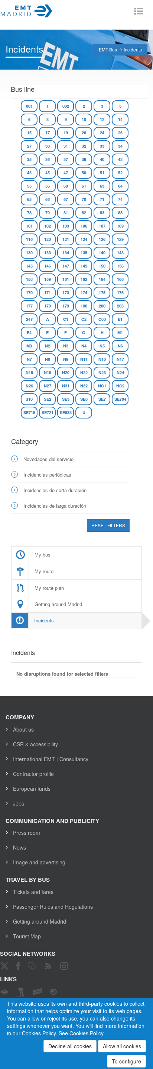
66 (47, 199)
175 (102, 292)
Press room (26, 832)
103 (65, 226)
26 (120, 132)
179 (65, 306)
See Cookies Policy (81, 1033)
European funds (32, 788)
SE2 (47, 399)
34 (120, 146)
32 (84, 146)
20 (84, 132)
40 (102, 159)
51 (102, 172)
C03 (102, 319)
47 (66, 172)
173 (65, 292)
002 (65, 106)
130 (29, 252)
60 (66, 186)
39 (84, 159)
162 (84, 279)
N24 (120, 372)
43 (29, 172)
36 (47, 159)
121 (65, 239)
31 (66, 146)
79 (47, 212)
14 (120, 119)
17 (47, 132)
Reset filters (108, 525)
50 (84, 172)
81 (66, 212)
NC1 (102, 386)
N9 (65, 359)
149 (84, 266)
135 (84, 252)
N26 (29, 386)
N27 (47, 386)
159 (47, 279)
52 (120, 172)
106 (84, 226)
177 (29, 306)
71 (102, 199)
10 (84, 119)
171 (47, 292)
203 (120, 306)
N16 (102, 359)
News (19, 847)
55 (29, 186)
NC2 (120, 386)
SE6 (84, 399)
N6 (120, 346)
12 (102, 119)
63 (102, 186)
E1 (120, 319)
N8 (47, 359)
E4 (29, 332)
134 (65, 252)
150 (102, 266)
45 (47, 172)
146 (47, 266)
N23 (102, 372)
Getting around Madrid (39, 921)
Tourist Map (27, 936)
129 (120, 239)
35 (29, 159)
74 (120, 199)
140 (102, 252)
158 (29, 279)
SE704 (120, 399)
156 (120, 266)
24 (102, 132)
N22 (84, 372)
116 (29, 239)
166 (120, 279)
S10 (29, 399)
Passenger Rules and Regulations (53, 906)
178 (47, 306)
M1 (120, 332)
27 (29, 146)
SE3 (65, 399)
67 (66, 199)
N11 (84, 359)
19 (66, 132)
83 (102, 212)
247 (29, 319)
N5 (102, 346)
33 (102, 146)
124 (84, 239)
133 (47, 252)
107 (102, 226)
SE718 (29, 412)
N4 (84, 346)
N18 (29, 372)
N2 (47, 346)
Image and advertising (39, 862)
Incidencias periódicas (47, 474)
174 (84, 292)
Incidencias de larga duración (54, 505)
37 (66, 159)
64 (120, 186)
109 (120, 226)
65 (29, 199)
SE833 (66, 412)
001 (29, 106)
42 (120, 159)
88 (120, 212)
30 (47, 146)
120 (47, 239)
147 (65, 266)
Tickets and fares (33, 891)
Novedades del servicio (48, 459)
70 (84, 199)
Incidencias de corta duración (55, 490)
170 (29, 292)
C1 (65, 319)
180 (84, 306)
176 (120, 292)
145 (29, 266)
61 (84, 186)
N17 (120, 359)
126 (102, 239)
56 (47, 186)
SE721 (47, 412)
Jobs (18, 803)
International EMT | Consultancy (50, 759)
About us (23, 729)
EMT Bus (108, 49)
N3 (65, 346)
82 (84, 212)
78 (29, 212)
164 (102, 279)
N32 (84, 386)
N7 (29, 359)
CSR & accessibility (35, 744)
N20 (65, 372)
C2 (84, 319)
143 (120, 252)
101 (29, 226)
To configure (126, 1061)
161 (65, 279)
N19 (47, 372)
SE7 (102, 399)
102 (47, 226)
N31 (65, 386)
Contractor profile (33, 773)
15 (29, 132)
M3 (29, 346)
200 (102, 306)
